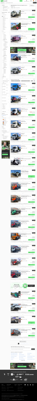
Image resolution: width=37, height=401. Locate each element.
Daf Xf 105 (28, 354)
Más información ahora (31, 286)
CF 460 (5, 35)
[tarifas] (6, 148)
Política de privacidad (14, 399)
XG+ (4, 60)
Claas (4, 25)
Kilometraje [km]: (4, 86)
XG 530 (5, 58)
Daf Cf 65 (12, 359)
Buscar (35, 2)
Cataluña (5, 120)
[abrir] (22, 21)
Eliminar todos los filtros (17, 7)
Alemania (5, 122)
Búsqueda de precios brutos (6, 80)
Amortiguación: (3, 108)
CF (4, 33)
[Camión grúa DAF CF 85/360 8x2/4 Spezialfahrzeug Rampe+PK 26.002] (16, 307)
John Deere (4, 27)
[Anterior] (11, 14)
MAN (4, 17)
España (4, 115)
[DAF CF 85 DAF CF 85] (16, 320)
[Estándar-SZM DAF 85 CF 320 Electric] (16, 112)
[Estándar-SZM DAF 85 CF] (16, 70)
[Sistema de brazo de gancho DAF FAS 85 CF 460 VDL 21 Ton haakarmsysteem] (16, 274)
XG (3, 56)
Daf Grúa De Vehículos (22, 359)
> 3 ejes (4, 107)
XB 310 (5, 72)
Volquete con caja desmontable (15, 80)
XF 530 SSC (6, 46)
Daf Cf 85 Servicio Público (22, 356)
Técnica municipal (5, 9)
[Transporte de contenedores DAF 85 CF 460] (16, 261)
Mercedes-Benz (5, 18)
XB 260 (5, 69)
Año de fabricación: (4, 83)
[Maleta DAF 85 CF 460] (16, 39)
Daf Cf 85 (20, 353)
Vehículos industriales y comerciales (5, 6)
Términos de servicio (20, 399)
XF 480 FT (5, 44)
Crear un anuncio (5, 154)
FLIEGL (4, 26)
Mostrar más (23, 360)
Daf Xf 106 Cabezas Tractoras (31, 359)
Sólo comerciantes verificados (5, 138)
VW (4, 28)
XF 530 (5, 45)
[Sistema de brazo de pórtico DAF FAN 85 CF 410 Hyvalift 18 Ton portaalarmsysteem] (16, 199)
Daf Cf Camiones (21, 357)
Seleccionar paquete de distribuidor (22, 50)
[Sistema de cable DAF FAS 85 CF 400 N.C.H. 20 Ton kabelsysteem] (16, 211)
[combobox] (5, 118)
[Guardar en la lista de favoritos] (34, 11)
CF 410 (5, 37)
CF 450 (5, 38)
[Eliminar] (32, 2)
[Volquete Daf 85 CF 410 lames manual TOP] (16, 161)
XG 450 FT (5, 59)
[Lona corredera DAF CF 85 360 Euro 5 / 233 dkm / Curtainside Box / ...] (16, 58)
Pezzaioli (4, 29)
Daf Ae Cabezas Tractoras (14, 353)
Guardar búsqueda (23, 341)
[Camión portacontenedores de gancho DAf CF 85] (16, 14)
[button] (36, 1)
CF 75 (5, 36)
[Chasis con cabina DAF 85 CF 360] (16, 99)
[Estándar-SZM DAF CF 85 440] (16, 87)
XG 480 (5, 57)
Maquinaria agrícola (5, 10)
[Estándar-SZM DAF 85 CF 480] (16, 124)
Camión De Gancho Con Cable (25, 80)
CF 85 (5, 34)
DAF (4, 16)
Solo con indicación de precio (5, 82)
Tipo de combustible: (4, 94)
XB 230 (5, 71)
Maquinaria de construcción (6, 8)
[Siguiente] (34, 79)
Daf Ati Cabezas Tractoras (14, 354)
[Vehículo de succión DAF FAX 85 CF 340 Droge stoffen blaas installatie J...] (16, 236)
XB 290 (5, 70)
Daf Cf (32, 80)
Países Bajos (6, 121)
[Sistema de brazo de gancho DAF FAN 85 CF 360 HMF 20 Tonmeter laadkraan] (16, 249)
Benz (4, 19)
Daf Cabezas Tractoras (14, 356)
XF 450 (5, 48)
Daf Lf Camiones (29, 353)
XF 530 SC (6, 47)
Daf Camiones (12, 357)
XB (3, 68)
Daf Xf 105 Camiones (30, 357)
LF (3, 50)
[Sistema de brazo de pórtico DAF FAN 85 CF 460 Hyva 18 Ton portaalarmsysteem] (16, 186)
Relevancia (32, 5)
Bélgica (5, 123)
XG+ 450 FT (5, 61)
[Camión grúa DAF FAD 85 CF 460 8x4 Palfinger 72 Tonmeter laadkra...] (16, 332)
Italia (5, 124)
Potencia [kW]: (3, 89)
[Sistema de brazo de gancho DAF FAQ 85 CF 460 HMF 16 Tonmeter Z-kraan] (16, 224)
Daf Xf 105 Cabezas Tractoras (31, 356)
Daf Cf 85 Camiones (21, 354)
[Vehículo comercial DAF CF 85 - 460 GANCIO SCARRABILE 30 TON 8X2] (16, 174)
